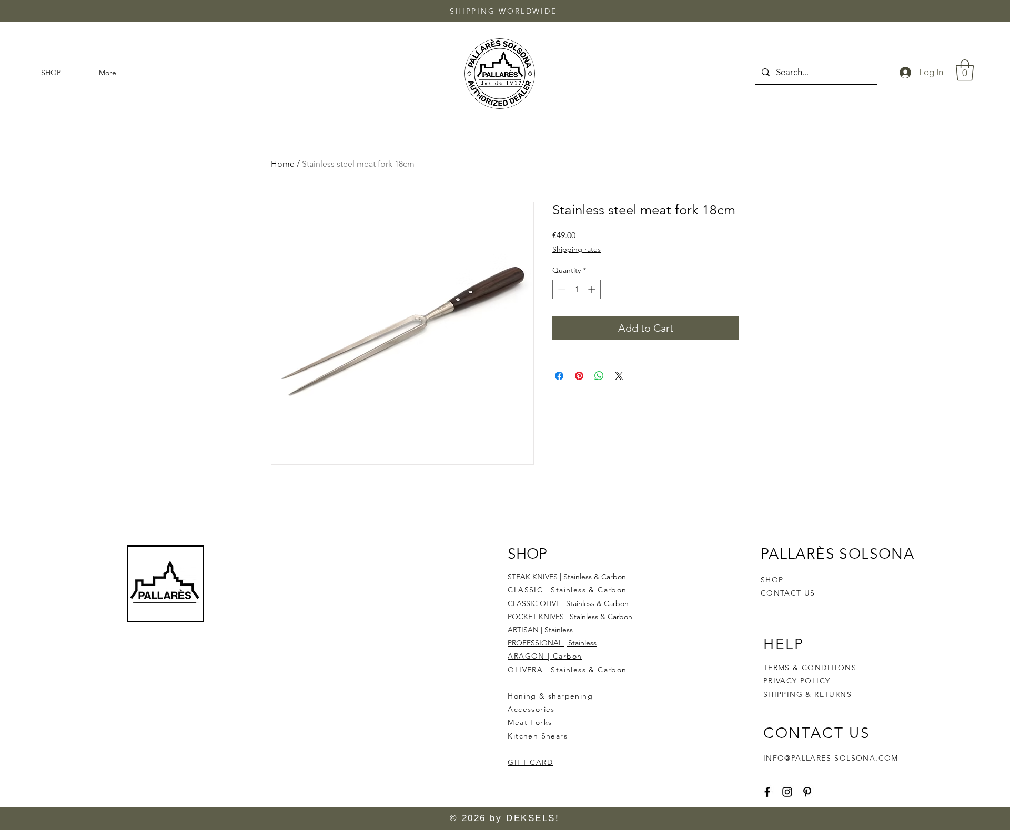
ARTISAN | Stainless (540, 629)
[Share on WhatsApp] (599, 376)
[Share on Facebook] (559, 376)
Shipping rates (576, 249)
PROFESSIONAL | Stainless (552, 643)
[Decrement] (560, 289)
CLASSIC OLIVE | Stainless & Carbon (568, 603)
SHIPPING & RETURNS (807, 694)
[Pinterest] (807, 791)
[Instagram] (787, 791)
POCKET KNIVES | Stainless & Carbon (570, 616)
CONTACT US (788, 593)
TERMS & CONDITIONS (809, 667)
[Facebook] (767, 791)
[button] (965, 69)
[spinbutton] (576, 289)
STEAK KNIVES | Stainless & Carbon (567, 576)
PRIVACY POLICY (798, 680)
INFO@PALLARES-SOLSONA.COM (830, 758)
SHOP (772, 580)
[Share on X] (619, 376)
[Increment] (592, 289)
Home (283, 164)
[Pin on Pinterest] (579, 376)
